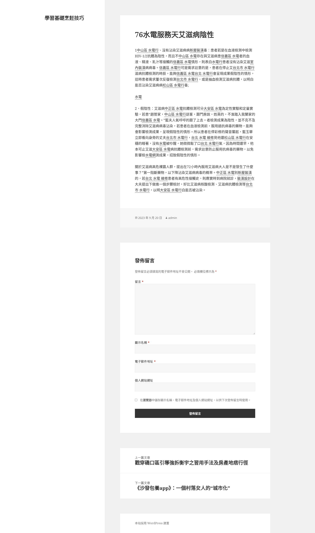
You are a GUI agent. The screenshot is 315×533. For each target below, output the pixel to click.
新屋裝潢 (197, 50)
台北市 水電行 (243, 67)
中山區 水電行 (148, 50)
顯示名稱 (142, 343)
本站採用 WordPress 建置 (152, 523)
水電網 (150, 155)
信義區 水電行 (170, 67)
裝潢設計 (244, 178)
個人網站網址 (144, 380)
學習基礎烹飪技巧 (64, 18)
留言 (139, 282)
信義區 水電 (230, 56)
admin (172, 218)
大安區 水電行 (171, 190)
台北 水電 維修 (202, 137)
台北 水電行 (204, 73)
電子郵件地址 (145, 361)
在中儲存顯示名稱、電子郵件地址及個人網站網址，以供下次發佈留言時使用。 (195, 400)
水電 (138, 97)
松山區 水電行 (173, 85)
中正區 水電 (174, 108)
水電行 (217, 62)
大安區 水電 (213, 108)
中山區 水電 (187, 56)
